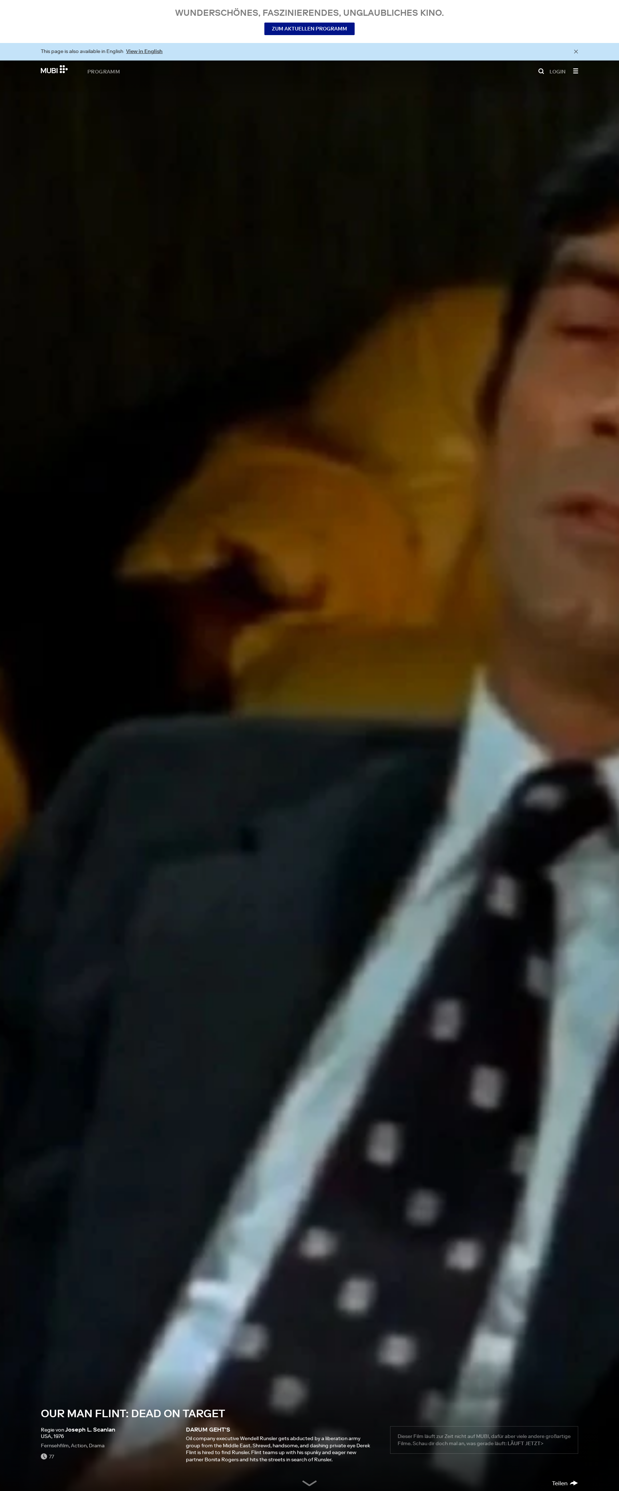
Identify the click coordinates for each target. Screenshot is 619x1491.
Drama (97, 1445)
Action (79, 1445)
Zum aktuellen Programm (309, 28)
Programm (103, 71)
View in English (144, 51)
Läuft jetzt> (525, 1443)
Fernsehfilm (55, 1445)
